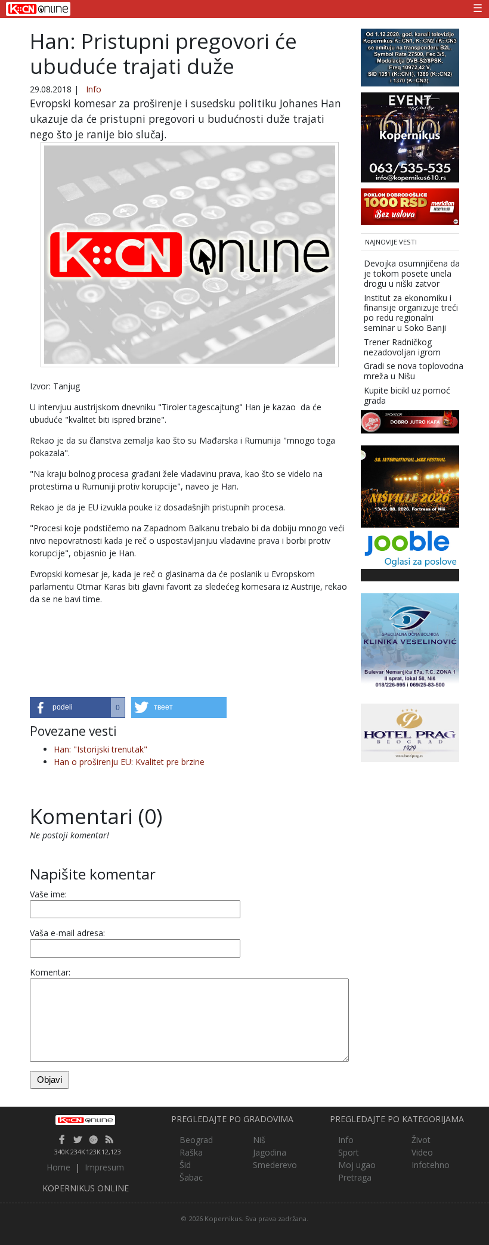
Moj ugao (357, 1164)
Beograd (196, 1139)
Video (422, 1152)
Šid (185, 1164)
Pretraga (355, 1177)
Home (58, 1167)
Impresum (104, 1167)
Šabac (191, 1177)
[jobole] (410, 547)
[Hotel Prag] (410, 732)
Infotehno (430, 1164)
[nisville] (410, 485)
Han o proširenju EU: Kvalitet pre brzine (129, 761)
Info (93, 89)
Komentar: (50, 972)
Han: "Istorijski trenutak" (100, 749)
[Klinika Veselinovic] (410, 642)
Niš (259, 1139)
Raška (191, 1152)
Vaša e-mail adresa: (67, 933)
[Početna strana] (85, 1120)
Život (421, 1139)
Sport (348, 1152)
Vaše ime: (48, 894)
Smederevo (275, 1164)
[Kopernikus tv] (410, 56)
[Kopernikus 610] (410, 136)
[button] (77, 707)
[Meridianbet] (410, 205)
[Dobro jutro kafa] (410, 420)
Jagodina (269, 1152)
